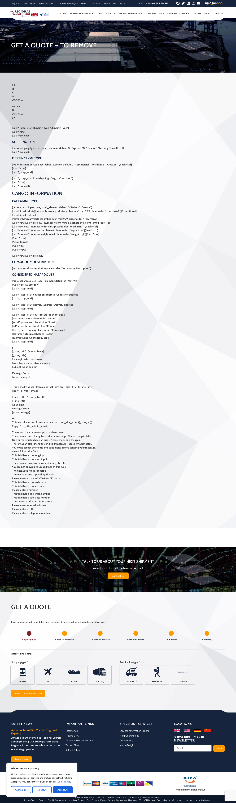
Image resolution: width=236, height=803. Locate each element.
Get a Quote (29, 3)
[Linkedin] (188, 3)
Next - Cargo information (28, 693)
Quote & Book (107, 13)
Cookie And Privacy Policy (79, 740)
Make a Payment (47, 3)
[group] (118, 636)
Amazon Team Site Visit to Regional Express (34, 731)
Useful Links (110, 3)
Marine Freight (127, 745)
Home (63, 13)
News (198, 13)
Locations (95, 3)
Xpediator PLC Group (93, 797)
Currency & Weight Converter (73, 3)
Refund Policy (73, 750)
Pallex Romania (155, 797)
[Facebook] (178, 3)
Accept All (62, 789)
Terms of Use (72, 745)
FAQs (122, 3)
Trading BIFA (72, 735)
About (208, 13)
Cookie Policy (64, 781)
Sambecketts (206, 800)
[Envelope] (198, 3)
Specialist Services (178, 13)
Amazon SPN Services (81, 13)
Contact (220, 13)
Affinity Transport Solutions (136, 797)
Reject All (42, 789)
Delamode (119, 797)
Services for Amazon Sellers (134, 731)
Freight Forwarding (130, 13)
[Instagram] (193, 3)
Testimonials (72, 731)
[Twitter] (183, 3)
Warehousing (156, 13)
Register (16, 3)
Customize (20, 789)
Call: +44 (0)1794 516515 (153, 3)
